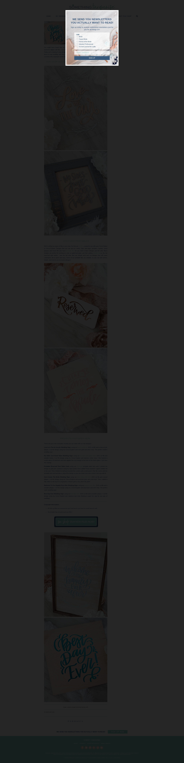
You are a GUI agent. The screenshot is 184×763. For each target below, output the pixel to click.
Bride (81, 36)
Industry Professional (86, 44)
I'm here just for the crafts (87, 46)
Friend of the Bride (85, 41)
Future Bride (83, 39)
